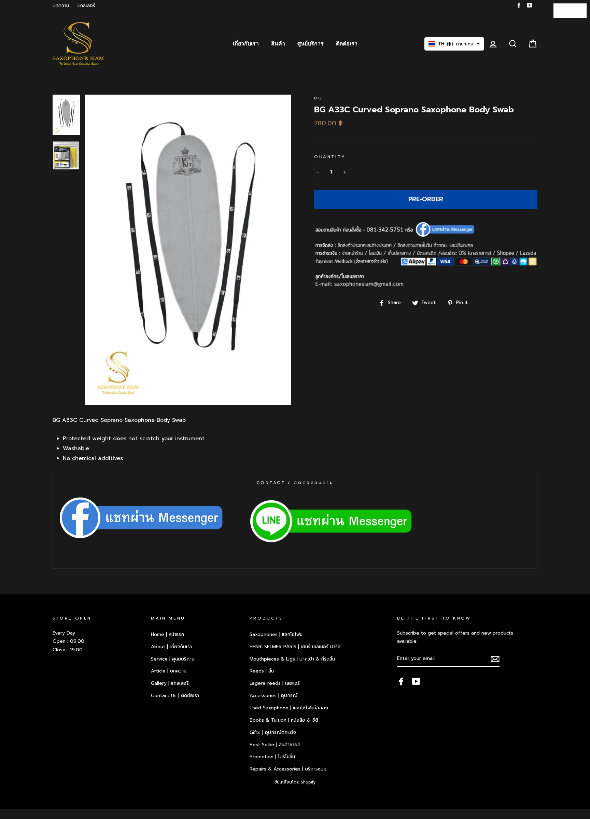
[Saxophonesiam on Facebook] (401, 681)
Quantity (330, 157)
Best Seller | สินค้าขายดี (275, 744)
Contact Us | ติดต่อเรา (175, 695)
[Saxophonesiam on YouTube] (416, 681)
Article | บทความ (168, 671)
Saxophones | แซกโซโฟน (276, 634)
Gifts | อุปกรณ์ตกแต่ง (273, 732)
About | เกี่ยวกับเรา (171, 646)
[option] (188, 250)
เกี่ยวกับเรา (246, 44)
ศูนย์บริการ (310, 44)
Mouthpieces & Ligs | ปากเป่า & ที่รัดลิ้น (292, 659)
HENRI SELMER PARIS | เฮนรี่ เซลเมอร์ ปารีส (295, 646)
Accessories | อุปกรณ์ (273, 695)
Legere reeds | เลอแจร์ (275, 683)
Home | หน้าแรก (167, 634)
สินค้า (278, 44)
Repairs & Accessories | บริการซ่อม (288, 769)
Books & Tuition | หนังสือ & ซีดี (284, 720)
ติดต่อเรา (346, 44)
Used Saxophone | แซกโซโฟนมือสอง (289, 707)
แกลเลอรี (86, 5)
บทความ (61, 5)
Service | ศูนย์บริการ (172, 659)
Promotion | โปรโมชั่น (272, 756)
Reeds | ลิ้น (262, 671)
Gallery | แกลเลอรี (170, 683)
